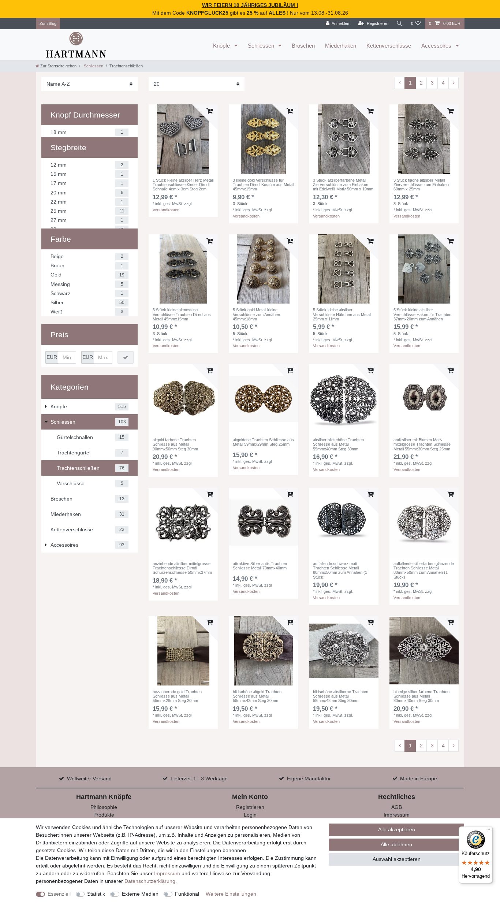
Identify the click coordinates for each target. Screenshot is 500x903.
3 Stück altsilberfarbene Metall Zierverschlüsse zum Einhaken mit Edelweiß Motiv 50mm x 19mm (343, 185)
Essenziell (59, 894)
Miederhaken (340, 45)
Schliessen (262, 45)
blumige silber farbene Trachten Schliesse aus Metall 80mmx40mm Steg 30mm (421, 696)
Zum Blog (48, 23)
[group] (183, 139)
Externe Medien (140, 894)
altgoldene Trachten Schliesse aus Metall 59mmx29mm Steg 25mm (263, 442)
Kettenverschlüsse (388, 45)
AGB (396, 807)
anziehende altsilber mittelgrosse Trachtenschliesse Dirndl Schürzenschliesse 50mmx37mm (182, 568)
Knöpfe (222, 45)
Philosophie (103, 807)
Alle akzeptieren (396, 829)
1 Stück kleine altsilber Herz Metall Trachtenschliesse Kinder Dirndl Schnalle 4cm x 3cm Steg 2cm (183, 185)
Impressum (397, 815)
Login (250, 815)
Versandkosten (166, 210)
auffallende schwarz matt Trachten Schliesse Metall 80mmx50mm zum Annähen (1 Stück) (340, 570)
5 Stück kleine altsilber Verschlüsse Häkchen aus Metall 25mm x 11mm (342, 314)
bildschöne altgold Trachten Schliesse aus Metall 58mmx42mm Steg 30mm (257, 696)
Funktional (187, 894)
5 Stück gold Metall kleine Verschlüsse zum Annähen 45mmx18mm (256, 314)
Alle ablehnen (396, 844)
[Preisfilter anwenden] (125, 357)
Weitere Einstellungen (231, 894)
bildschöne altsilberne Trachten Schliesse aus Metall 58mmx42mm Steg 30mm (340, 696)
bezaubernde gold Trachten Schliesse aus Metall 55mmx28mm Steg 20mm (177, 696)
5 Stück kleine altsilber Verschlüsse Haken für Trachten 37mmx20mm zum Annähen (422, 314)
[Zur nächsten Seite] (453, 83)
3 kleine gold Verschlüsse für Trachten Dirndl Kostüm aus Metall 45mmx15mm (263, 185)
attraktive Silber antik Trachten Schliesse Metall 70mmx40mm (260, 565)
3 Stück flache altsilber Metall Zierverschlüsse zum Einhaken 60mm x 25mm (421, 185)
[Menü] (488, 830)
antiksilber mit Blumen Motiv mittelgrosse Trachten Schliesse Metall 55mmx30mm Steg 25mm (422, 444)
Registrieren (250, 807)
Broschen (303, 45)
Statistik (96, 894)
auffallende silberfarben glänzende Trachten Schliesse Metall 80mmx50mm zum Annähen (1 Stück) (423, 570)
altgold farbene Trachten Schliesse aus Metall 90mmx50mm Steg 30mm (175, 444)
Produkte (103, 815)
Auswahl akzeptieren (397, 859)
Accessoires (437, 45)
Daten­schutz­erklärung (149, 881)
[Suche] (399, 23)
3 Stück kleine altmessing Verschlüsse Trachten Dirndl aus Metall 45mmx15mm (182, 314)
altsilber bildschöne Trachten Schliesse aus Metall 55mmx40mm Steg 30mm (338, 444)
